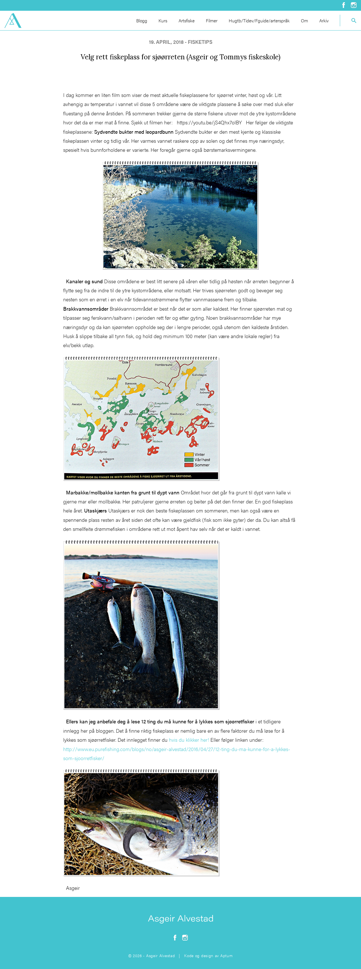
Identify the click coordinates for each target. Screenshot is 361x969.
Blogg (141, 20)
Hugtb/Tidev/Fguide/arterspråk (259, 20)
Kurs (163, 20)
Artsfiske (187, 20)
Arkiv (324, 20)
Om (304, 20)
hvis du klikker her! (189, 739)
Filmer (211, 20)
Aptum (226, 955)
